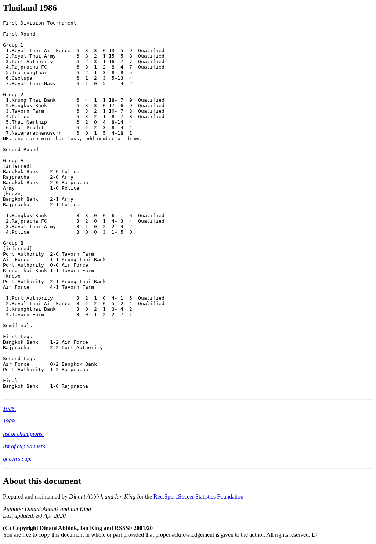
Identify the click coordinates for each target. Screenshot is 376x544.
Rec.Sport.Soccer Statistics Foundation (198, 496)
